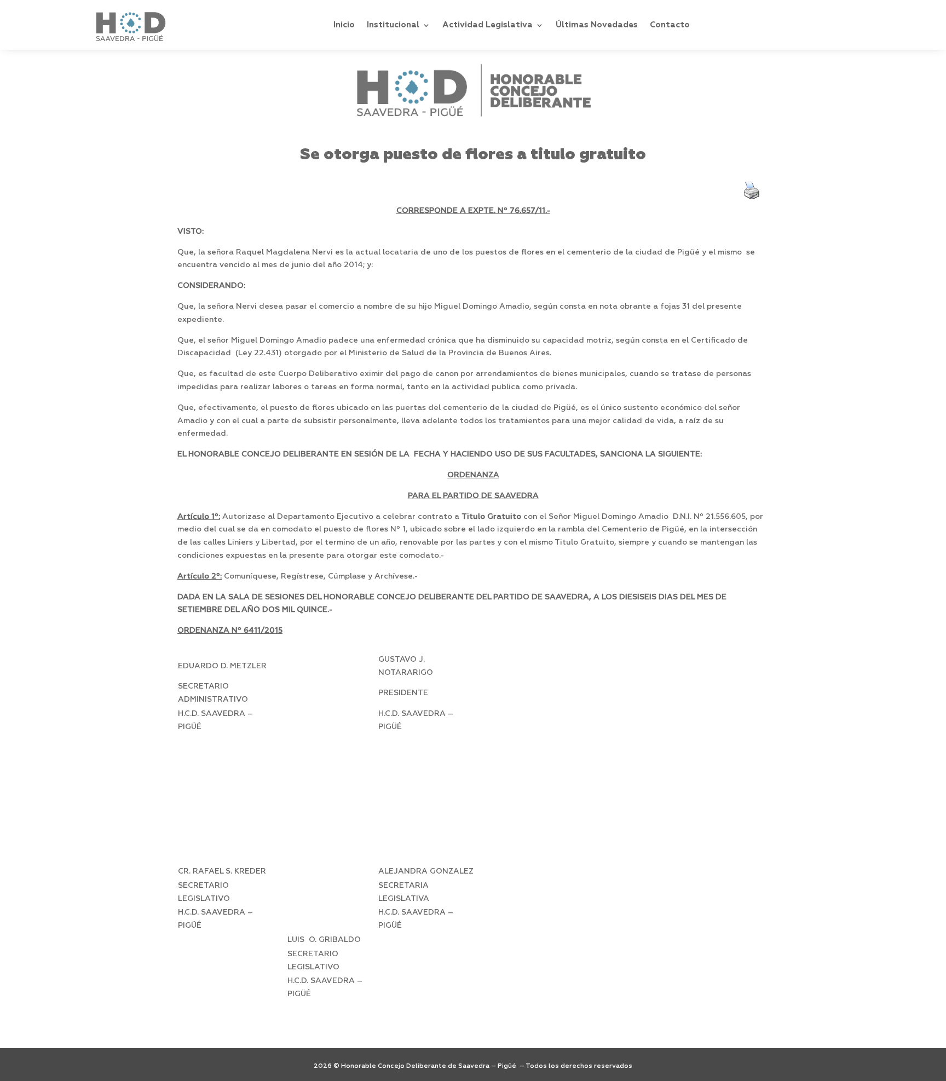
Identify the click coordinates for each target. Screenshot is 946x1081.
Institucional (393, 25)
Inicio (344, 25)
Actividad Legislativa (487, 25)
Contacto (670, 25)
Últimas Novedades (597, 25)
